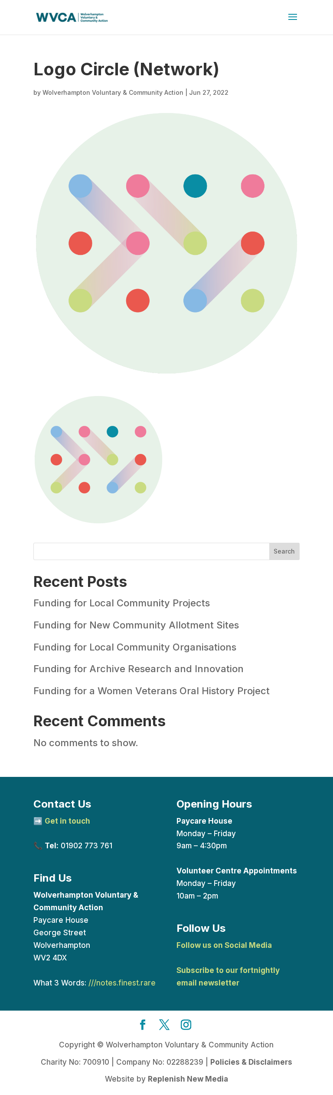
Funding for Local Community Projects (121, 603)
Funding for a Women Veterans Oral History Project (151, 690)
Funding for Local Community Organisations (134, 647)
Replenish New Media (188, 1079)
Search (284, 551)
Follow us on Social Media (224, 945)
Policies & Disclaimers (251, 1062)
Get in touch (67, 821)
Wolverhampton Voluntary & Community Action (112, 92)
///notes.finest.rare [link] (122, 983)
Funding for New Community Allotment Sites (136, 625)
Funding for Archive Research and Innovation (138, 668)
